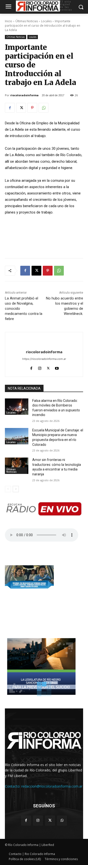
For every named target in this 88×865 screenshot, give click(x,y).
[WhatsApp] (43, 108)
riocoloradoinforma (24, 95)
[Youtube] (57, 367)
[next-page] (16, 489)
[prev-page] (8, 489)
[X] (21, 108)
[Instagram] (40, 367)
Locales (46, 21)
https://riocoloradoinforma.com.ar (44, 359)
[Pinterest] (32, 108)
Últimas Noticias (26, 21)
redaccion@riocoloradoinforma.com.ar (51, 786)
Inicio (8, 21)
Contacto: (13, 786)
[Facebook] (10, 108)
